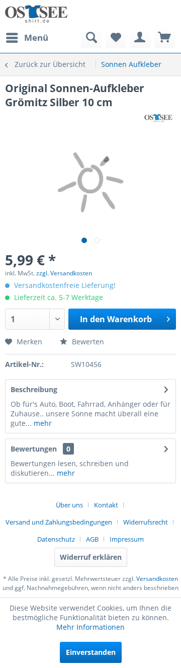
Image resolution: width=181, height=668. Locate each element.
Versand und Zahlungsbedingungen (59, 522)
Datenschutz (56, 539)
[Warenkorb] (165, 38)
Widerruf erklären (91, 557)
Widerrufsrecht (145, 522)
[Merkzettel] (116, 38)
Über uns (69, 504)
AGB (92, 539)
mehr (42, 423)
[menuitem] (26, 38)
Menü (36, 37)
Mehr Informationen (90, 627)
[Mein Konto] (140, 38)
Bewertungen (34, 449)
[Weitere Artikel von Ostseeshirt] (158, 118)
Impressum (127, 539)
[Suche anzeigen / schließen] (91, 38)
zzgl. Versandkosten (64, 273)
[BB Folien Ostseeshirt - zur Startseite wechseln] (36, 14)
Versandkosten (157, 578)
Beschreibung (34, 389)
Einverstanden (91, 652)
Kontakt (106, 504)
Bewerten (87, 341)
